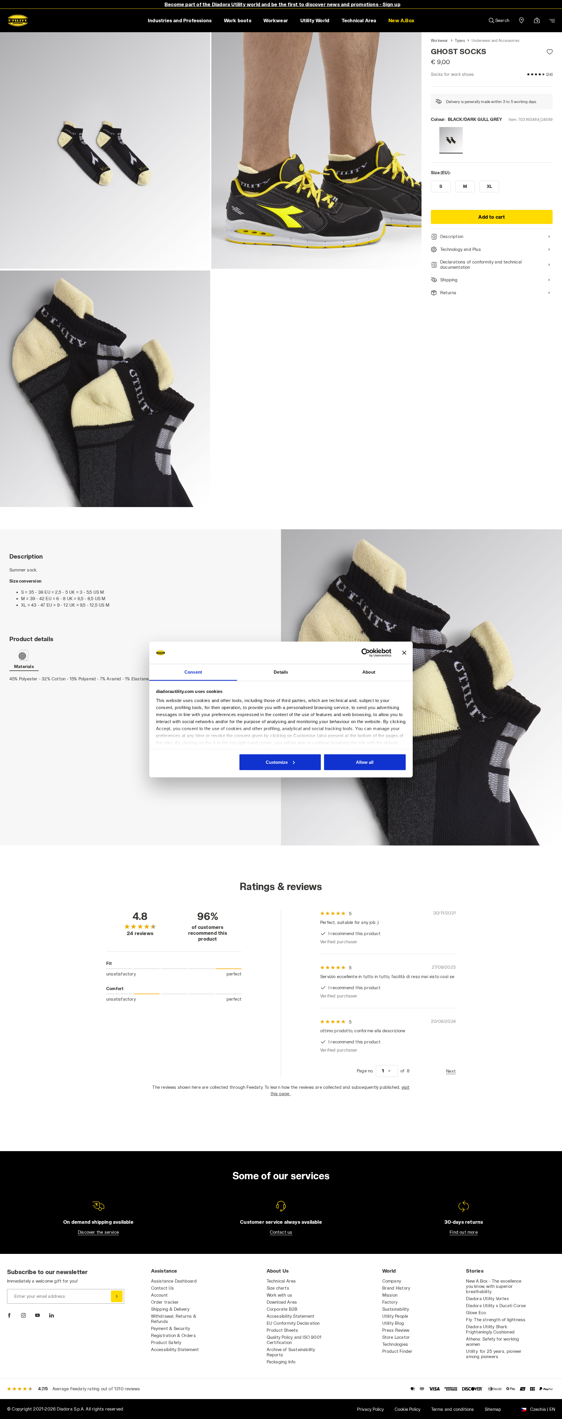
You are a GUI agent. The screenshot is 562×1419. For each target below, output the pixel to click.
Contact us (281, 1232)
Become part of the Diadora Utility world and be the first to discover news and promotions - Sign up (282, 4)
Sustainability (395, 1309)
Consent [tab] (193, 672)
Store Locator (396, 1337)
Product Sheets (282, 1330)
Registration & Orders (173, 1335)
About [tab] (368, 672)
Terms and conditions (452, 1409)
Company (391, 1280)
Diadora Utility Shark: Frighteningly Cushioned (490, 1329)
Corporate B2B (282, 1309)
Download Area (282, 1302)
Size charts (278, 1288)
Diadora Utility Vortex (487, 1298)
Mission (389, 1295)
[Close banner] (404, 653)
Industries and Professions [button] (180, 20)
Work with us (279, 1295)
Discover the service (98, 1232)
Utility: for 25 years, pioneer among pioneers (494, 1354)
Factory (389, 1302)
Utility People (395, 1316)
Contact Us (162, 1288)
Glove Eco (476, 1312)
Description (451, 236)
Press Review (395, 1330)
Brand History (396, 1288)
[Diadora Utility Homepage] (18, 20)
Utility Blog (393, 1323)
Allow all (364, 761)
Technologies (395, 1344)
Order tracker (165, 1302)
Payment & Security (170, 1328)
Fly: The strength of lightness (495, 1319)
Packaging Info (281, 1361)
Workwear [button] (275, 20)
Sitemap (493, 1409)
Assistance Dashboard (174, 1280)
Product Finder (397, 1351)
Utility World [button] (315, 20)
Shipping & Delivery (170, 1309)
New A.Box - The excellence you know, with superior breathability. (493, 1286)
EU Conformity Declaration (293, 1323)
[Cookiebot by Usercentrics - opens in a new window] (365, 652)
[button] (401, 20)
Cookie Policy (408, 1409)
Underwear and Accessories (495, 40)
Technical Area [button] (359, 20)
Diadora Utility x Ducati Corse (496, 1305)
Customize (277, 761)
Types (460, 40)
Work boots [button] (237, 20)
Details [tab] (281, 672)
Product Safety (166, 1342)
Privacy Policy (370, 1409)
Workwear (439, 40)
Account (159, 1295)
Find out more (464, 1232)
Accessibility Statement (175, 1349)
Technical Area (281, 1280)
